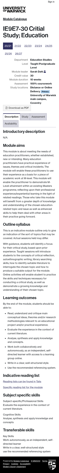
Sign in (51, 1)
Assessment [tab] (38, 116)
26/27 (18, 53)
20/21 (8, 45)
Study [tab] (25, 116)
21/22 (18, 45)
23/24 (38, 45)
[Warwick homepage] (14, 9)
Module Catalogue (15, 19)
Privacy (6, 464)
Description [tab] (11, 116)
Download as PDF (18, 107)
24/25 (48, 45)
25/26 (8, 53)
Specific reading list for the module (23, 387)
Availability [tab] (11, 123)
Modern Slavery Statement (14, 467)
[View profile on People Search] (45, 71)
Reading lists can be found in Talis (22, 381)
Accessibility (25, 464)
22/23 (27, 45)
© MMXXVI (35, 461)
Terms (44, 461)
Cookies (14, 464)
